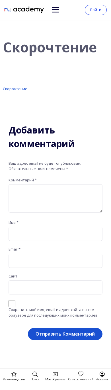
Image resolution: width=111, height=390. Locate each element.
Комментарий (23, 180)
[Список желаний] (80, 374)
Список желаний (80, 379)
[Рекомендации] (14, 374)
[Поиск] (35, 374)
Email (14, 249)
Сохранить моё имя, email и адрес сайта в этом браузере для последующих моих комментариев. (53, 312)
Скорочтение (15, 88)
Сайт (13, 276)
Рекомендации (14, 379)
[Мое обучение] (55, 374)
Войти (95, 9)
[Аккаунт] (102, 374)
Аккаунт (102, 379)
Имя (13, 222)
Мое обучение (55, 379)
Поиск (35, 379)
